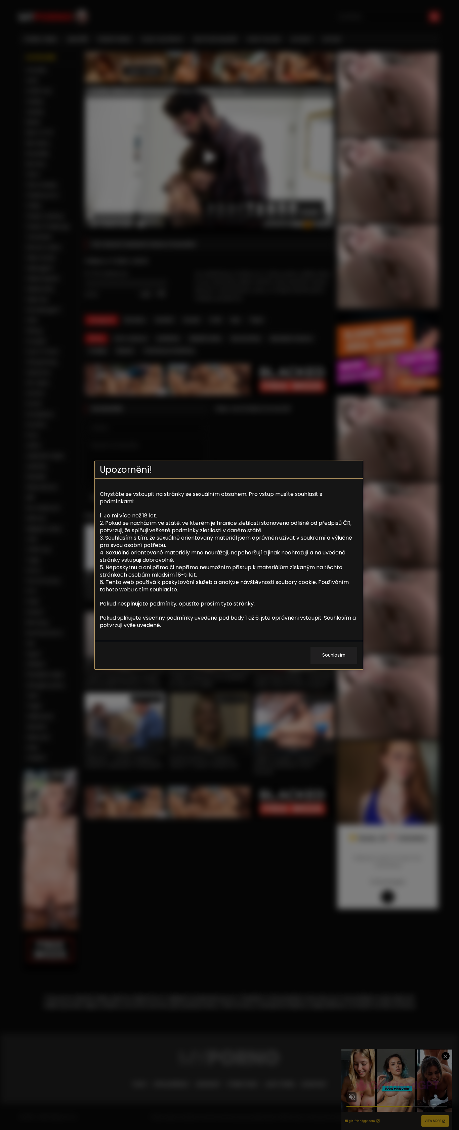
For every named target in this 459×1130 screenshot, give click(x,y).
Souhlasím (333, 655)
